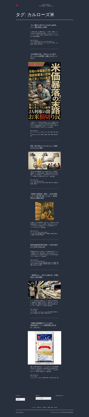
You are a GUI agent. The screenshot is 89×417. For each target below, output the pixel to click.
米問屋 (49, 134)
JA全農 (33, 134)
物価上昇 (37, 263)
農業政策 (33, 234)
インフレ (35, 262)
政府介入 (44, 233)
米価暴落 (45, 134)
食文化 (42, 181)
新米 (52, 182)
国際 (47, 377)
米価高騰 (55, 182)
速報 (31, 135)
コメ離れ (53, 42)
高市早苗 (35, 183)
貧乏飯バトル (50, 263)
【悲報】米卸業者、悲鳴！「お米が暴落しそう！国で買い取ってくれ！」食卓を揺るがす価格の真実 (44, 196)
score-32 (35, 42)
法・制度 (41, 232)
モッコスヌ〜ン (46, 4)
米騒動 (52, 134)
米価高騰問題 (45, 263)
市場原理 (42, 134)
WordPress (71, 412)
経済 (47, 41)
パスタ (57, 42)
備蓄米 (47, 182)
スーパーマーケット (40, 311)
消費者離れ (48, 233)
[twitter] (52, 407)
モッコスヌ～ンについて (55, 412)
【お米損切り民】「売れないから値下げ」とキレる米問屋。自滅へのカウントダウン (44, 56)
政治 (35, 181)
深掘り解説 (36, 41)
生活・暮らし (41, 41)
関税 (53, 377)
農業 (51, 377)
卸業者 (50, 182)
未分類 (35, 310)
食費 (57, 377)
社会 (45, 41)
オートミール (43, 42)
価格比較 (55, 311)
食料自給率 (42, 234)
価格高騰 (44, 377)
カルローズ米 (49, 42)
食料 (55, 377)
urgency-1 (39, 42)
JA (32, 42)
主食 (52, 262)
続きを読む (51, 127)
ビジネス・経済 (37, 232)
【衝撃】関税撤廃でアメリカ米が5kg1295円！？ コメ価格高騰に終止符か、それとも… (43, 325)
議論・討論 (38, 181)
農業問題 (54, 263)
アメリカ (35, 377)
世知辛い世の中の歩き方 (47, 262)
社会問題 (45, 232)
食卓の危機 (37, 234)
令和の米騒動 (39, 233)
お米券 (35, 182)
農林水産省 (56, 134)
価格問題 (51, 311)
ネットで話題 (47, 311)
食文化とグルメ (51, 41)
